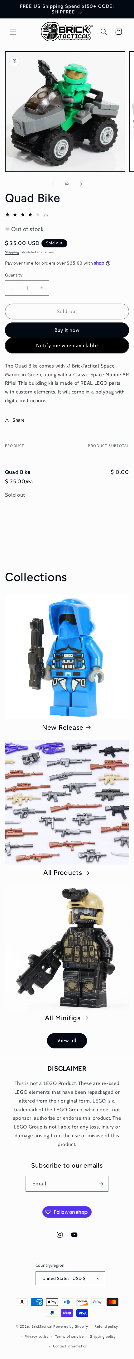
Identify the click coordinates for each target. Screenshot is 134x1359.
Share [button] (18, 420)
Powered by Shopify (70, 1326)
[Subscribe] (101, 1183)
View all (66, 1040)
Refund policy (106, 1326)
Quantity (13, 274)
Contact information (70, 1346)
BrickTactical (42, 1326)
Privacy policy (37, 1336)
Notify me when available (67, 345)
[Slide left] (53, 184)
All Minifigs (63, 1018)
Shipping (12, 252)
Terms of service (69, 1336)
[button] (13, 31)
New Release (63, 727)
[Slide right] (81, 184)
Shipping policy (103, 1336)
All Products (62, 872)
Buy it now (67, 330)
